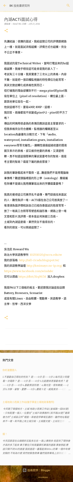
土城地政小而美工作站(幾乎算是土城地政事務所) (28, 402)
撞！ (5, 434)
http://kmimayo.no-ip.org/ (44, 265)
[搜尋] (68, 5)
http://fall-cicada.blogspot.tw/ (39, 260)
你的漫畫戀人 (10, 370)
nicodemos (43, 477)
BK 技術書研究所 (20, 5)
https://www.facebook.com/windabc (28, 271)
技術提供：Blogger (38, 470)
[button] (6, 31)
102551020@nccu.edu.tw (46, 254)
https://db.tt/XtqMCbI (32, 276)
